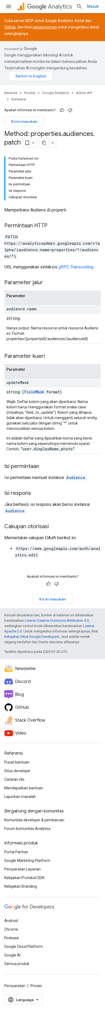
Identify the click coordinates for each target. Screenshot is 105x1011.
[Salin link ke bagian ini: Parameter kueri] (50, 356)
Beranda (10, 93)
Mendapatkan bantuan (23, 788)
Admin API (84, 93)
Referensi (18, 99)
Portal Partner (16, 852)
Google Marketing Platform (27, 860)
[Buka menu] (8, 6)
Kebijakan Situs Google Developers (31, 637)
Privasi (36, 986)
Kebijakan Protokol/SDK (24, 878)
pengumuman (45, 27)
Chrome (11, 929)
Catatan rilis (14, 779)
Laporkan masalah (20, 796)
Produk (29, 93)
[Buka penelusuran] (79, 6)
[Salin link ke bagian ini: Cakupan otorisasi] (54, 527)
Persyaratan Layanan (22, 869)
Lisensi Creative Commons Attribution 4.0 (57, 620)
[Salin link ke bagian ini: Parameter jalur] (48, 283)
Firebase (11, 938)
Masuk (93, 6)
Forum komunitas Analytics (27, 828)
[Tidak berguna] (70, 110)
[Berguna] (62, 110)
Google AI (12, 955)
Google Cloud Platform (23, 946)
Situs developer (17, 771)
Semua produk (16, 964)
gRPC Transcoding (75, 266)
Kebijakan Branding (20, 886)
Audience (75, 477)
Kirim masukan (24, 121)
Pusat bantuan (16, 762)
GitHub (10, 27)
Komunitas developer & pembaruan (34, 820)
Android (11, 921)
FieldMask (34, 391)
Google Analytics (55, 93)
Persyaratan (14, 986)
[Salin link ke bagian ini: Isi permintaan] (44, 466)
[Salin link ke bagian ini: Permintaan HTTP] (52, 226)
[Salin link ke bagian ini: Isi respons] (36, 493)
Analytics (60, 6)
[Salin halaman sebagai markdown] (44, 142)
